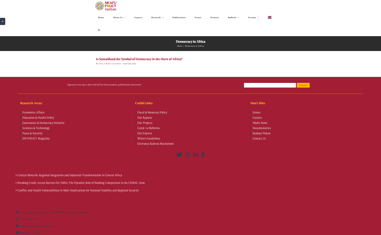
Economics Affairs (33, 112)
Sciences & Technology (36, 128)
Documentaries (261, 128)
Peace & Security (32, 133)
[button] (99, 30)
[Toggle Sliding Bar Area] (2, 21)
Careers (257, 117)
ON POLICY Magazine (36, 138)
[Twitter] (179, 154)
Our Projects (144, 122)
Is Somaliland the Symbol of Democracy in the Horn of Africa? (139, 59)
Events (256, 112)
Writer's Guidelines (148, 138)
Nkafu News (259, 122)
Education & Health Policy (38, 117)
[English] (269, 17)
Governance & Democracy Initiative (43, 122)
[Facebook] (203, 154)
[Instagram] (188, 154)
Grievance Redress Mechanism (155, 143)
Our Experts (144, 133)
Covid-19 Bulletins (148, 128)
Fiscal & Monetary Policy (152, 112)
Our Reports (144, 117)
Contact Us (259, 138)
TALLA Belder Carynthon (110, 63)
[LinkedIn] (196, 154)
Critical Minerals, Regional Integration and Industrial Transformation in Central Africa (69, 175)
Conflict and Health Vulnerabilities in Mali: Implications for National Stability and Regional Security (78, 190)
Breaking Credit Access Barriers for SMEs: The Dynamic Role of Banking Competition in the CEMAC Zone (81, 182)
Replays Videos (261, 133)
